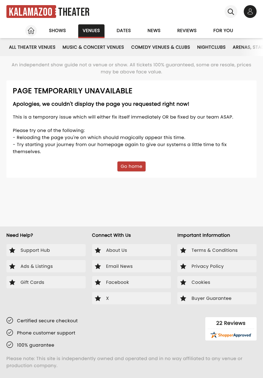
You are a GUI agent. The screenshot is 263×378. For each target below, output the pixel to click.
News (154, 30)
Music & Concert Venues (93, 47)
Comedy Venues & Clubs (160, 47)
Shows (57, 30)
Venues (91, 30)
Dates (124, 30)
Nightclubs (211, 47)
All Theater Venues (32, 47)
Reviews (187, 30)
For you (223, 30)
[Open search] (231, 11)
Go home (131, 166)
